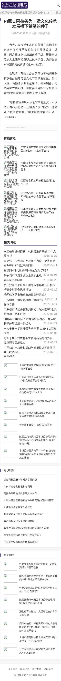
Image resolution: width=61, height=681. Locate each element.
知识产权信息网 (29, 675)
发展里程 (48, 669)
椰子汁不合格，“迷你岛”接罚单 (35, 424)
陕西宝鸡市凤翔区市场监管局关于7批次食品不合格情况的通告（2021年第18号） (37, 440)
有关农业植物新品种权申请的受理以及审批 (26, 528)
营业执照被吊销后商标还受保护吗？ (23, 535)
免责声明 (36, 669)
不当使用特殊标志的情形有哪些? (21, 542)
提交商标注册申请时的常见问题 (20, 479)
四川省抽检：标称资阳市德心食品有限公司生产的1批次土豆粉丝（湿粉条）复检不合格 (38, 627)
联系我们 (24, 669)
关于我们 (12, 669)
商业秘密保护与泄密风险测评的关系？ (24, 514)
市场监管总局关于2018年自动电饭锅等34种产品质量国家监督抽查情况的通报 (37, 454)
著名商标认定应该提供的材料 (19, 521)
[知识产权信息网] (14, 4)
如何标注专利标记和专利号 (18, 486)
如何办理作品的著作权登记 (18, 507)
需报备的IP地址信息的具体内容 (20, 493)
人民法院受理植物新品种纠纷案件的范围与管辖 (29, 500)
